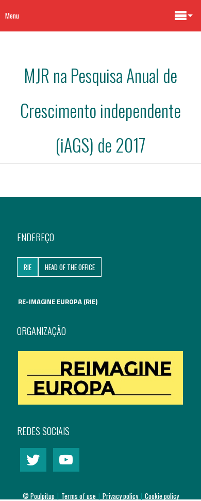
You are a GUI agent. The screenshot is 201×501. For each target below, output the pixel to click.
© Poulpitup (39, 496)
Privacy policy (121, 496)
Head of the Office (70, 267)
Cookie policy (162, 496)
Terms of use (79, 496)
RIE (27, 267)
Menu (12, 15)
